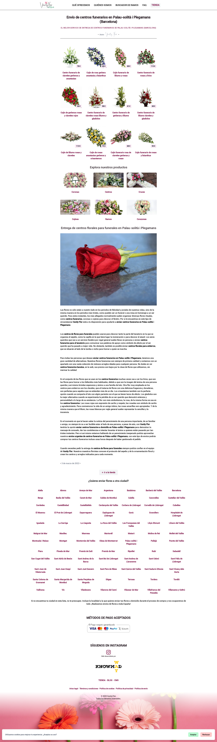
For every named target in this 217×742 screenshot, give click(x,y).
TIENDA (101, 680)
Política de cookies (107, 689)
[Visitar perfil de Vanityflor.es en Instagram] (108, 652)
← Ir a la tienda (108, 472)
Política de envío (141, 689)
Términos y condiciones (89, 689)
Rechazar (206, 735)
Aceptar (193, 735)
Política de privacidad (124, 689)
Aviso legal (73, 689)
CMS (116, 680)
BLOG (109, 680)
